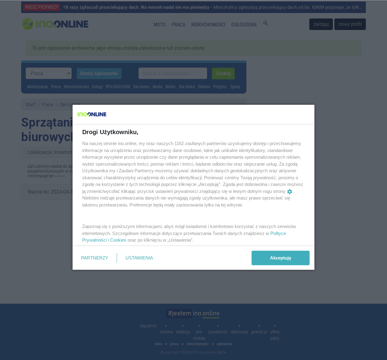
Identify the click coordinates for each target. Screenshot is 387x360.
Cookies (118, 240)
